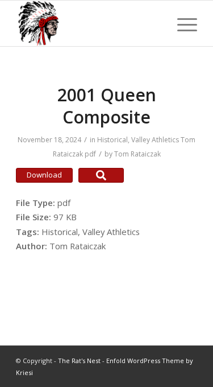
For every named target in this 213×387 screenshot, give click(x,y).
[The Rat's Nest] (88, 23)
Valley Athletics (155, 140)
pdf (90, 154)
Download (44, 175)
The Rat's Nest (79, 360)
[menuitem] (181, 23)
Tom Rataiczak (137, 154)
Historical (112, 140)
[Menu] (181, 23)
